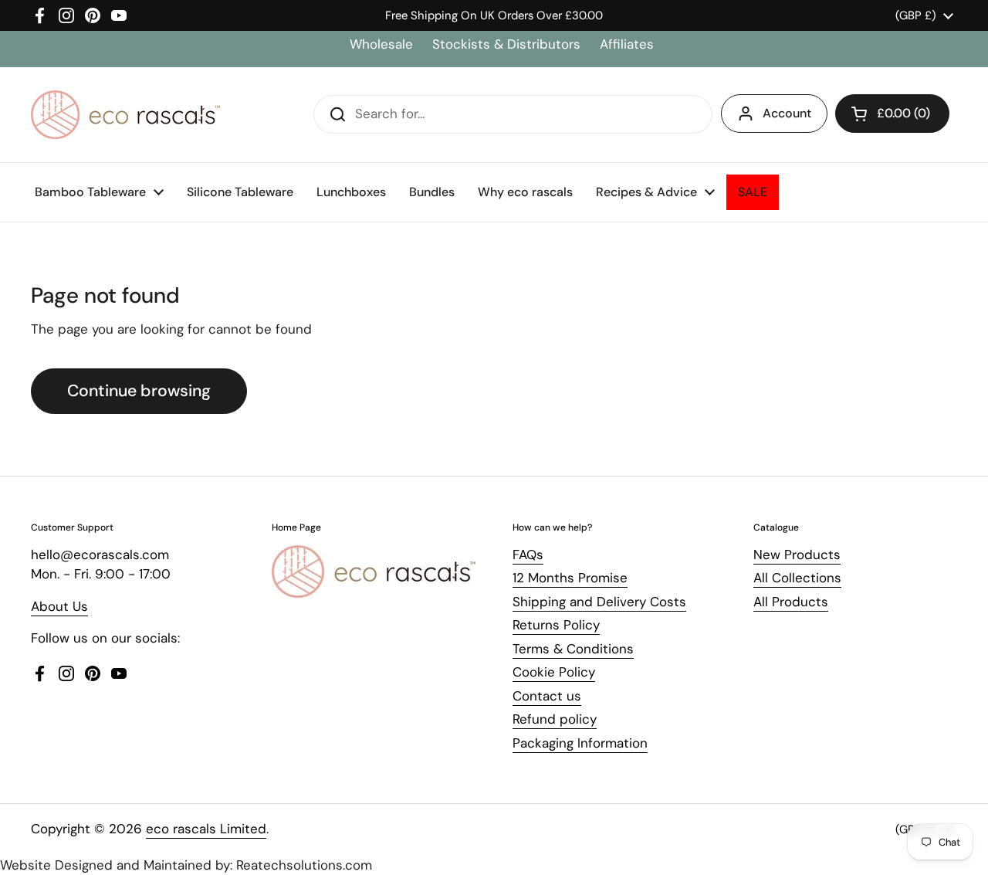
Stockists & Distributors (506, 44)
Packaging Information (580, 742)
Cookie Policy (554, 671)
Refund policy (555, 719)
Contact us (547, 695)
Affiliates (627, 44)
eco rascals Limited (206, 828)
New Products (797, 554)
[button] (892, 113)
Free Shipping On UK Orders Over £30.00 (494, 15)
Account (787, 113)
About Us (59, 606)
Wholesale (383, 44)
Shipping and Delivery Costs (599, 601)
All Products (790, 601)
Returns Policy (556, 624)
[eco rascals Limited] (125, 114)
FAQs (528, 554)
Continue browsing (139, 391)
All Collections (797, 577)
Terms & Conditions (573, 648)
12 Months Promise (570, 577)
